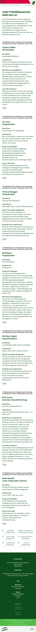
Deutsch (18, 612)
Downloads (18, 596)
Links (18, 597)
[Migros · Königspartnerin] (26, 532)
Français (18, 614)
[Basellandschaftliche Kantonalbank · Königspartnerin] (26, 538)
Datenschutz (18, 609)
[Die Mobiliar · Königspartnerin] (10, 532)
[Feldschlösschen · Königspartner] (10, 544)
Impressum (18, 607)
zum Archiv (18, 588)
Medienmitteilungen (18, 594)
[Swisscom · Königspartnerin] (26, 544)
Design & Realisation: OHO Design (18, 624)
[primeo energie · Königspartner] (10, 538)
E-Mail (4, 108)
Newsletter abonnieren (18, 586)
